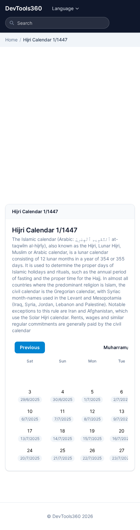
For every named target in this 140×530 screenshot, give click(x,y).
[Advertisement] (70, 131)
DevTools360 (23, 8)
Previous (30, 347)
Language (63, 8)
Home (11, 39)
